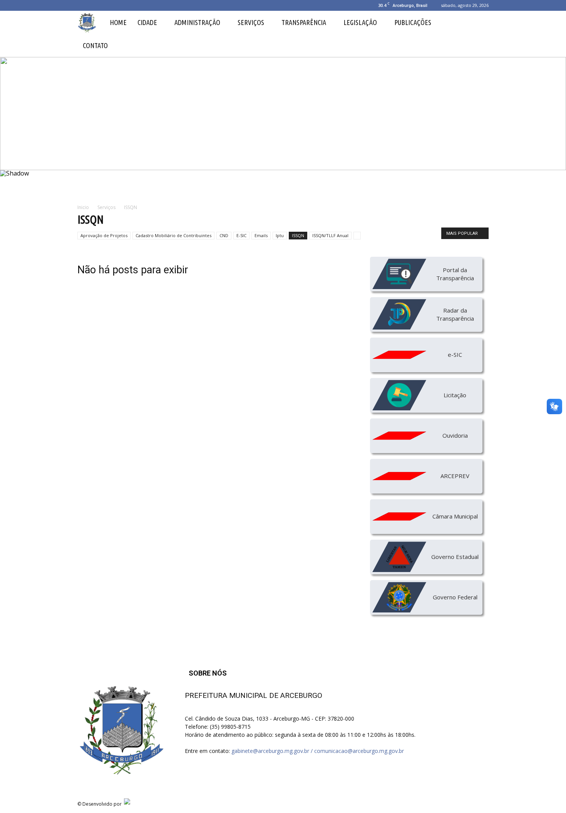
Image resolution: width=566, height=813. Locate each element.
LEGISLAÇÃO (360, 22)
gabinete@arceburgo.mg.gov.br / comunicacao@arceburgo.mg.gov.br (317, 750)
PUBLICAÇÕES (412, 22)
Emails (261, 235)
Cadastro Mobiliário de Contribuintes (173, 235)
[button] (479, 34)
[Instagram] (96, 5)
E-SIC (241, 235)
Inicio (83, 207)
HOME (118, 22)
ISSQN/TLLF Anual (330, 235)
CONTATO (95, 45)
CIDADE (147, 22)
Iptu (280, 235)
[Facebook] (83, 5)
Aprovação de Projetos (103, 235)
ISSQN (298, 235)
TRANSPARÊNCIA (303, 22)
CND (223, 235)
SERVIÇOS (251, 22)
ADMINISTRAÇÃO (197, 22)
